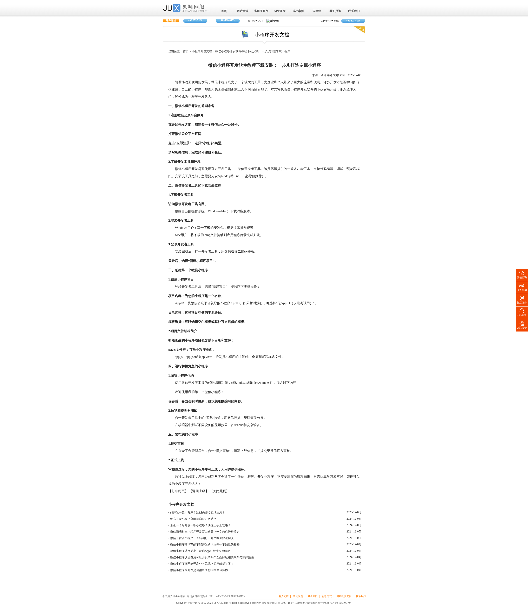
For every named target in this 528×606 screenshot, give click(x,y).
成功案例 (298, 11)
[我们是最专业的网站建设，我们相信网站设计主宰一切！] (186, 10)
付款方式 (327, 596)
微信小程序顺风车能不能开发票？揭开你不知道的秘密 (204, 544)
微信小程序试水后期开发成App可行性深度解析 (200, 551)
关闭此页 (219, 491)
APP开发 (279, 11)
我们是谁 (335, 11)
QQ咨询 (521, 312)
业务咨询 (522, 287)
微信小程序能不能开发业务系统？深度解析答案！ (202, 563)
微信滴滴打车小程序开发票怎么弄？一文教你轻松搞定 (204, 531)
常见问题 (298, 596)
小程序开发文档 (202, 51)
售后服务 (522, 299)
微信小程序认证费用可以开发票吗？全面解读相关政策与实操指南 (212, 557)
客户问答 (284, 596)
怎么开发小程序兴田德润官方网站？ (193, 518)
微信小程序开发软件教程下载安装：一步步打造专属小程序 (252, 51)
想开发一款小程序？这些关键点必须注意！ (197, 512)
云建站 (316, 11)
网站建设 (242, 11)
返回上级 (198, 491)
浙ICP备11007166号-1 (284, 602)
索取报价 (522, 324)
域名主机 (312, 596)
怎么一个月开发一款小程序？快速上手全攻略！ (200, 525)
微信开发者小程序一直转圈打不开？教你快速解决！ (203, 538)
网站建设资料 (343, 596)
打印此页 (178, 491)
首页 (224, 11)
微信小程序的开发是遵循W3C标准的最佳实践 (199, 570)
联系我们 (354, 11)
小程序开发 (261, 11)
